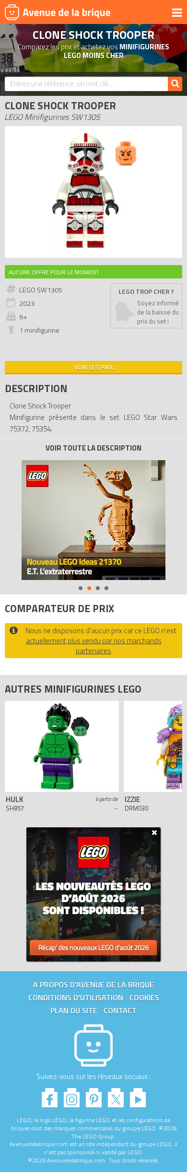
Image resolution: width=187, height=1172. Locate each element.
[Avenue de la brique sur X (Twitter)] (115, 1095)
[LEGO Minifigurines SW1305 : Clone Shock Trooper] (93, 248)
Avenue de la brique (57, 12)
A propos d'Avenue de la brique (93, 984)
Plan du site (73, 1010)
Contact (120, 1010)
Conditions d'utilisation (75, 997)
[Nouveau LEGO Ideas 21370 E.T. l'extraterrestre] (93, 520)
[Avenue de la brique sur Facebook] (49, 1095)
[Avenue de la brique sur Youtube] (138, 1095)
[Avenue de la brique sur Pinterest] (93, 1095)
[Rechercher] (175, 84)
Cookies (144, 997)
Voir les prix (93, 367)
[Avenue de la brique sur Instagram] (71, 1095)
